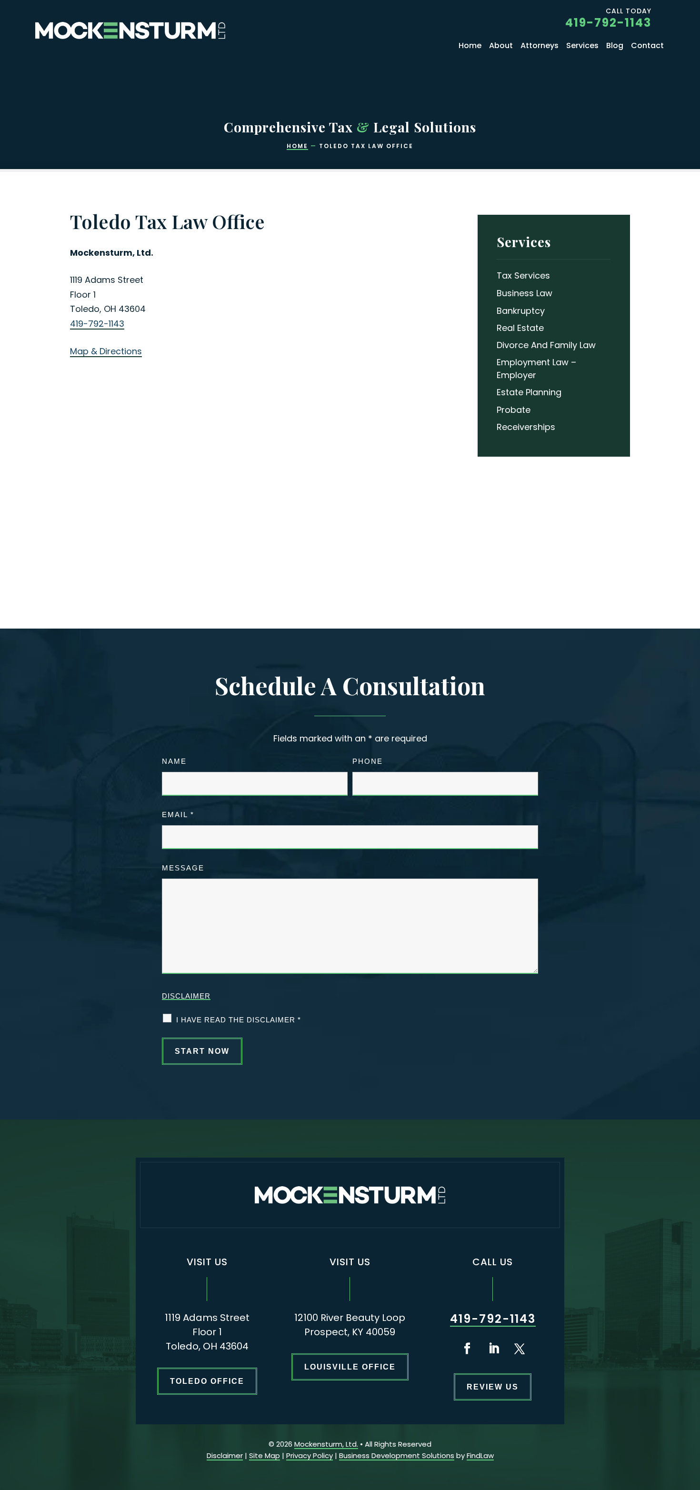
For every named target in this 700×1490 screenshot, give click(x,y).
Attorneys (539, 46)
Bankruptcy (521, 311)
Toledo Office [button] (207, 1381)
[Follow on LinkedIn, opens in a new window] (493, 1348)
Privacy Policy (309, 1455)
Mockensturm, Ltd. (326, 1444)
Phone (367, 761)
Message (183, 868)
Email (178, 814)
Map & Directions (106, 351)
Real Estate (520, 328)
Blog (614, 46)
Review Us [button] (493, 1387)
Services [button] (582, 46)
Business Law (524, 293)
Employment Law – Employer (536, 368)
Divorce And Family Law (546, 345)
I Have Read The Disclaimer (238, 1020)
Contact (647, 46)
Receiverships (526, 427)
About (501, 46)
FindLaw (480, 1455)
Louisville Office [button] (350, 1367)
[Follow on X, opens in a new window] (519, 1348)
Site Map (264, 1455)
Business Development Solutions (396, 1455)
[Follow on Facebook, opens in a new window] (467, 1348)
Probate (513, 410)
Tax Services (523, 275)
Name (174, 761)
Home (470, 46)
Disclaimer (186, 996)
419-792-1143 (608, 22)
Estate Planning (529, 392)
